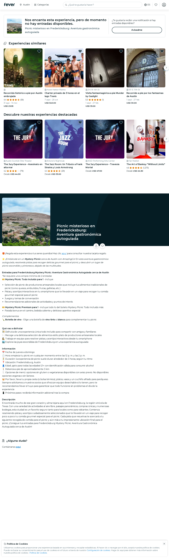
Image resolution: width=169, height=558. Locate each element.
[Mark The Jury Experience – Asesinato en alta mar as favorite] (39, 122)
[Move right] (166, 67)
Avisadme (136, 30)
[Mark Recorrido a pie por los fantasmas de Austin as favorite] (162, 51)
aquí (64, 253)
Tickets (139, 244)
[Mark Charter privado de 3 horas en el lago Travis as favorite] (80, 51)
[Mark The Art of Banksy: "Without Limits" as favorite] (162, 122)
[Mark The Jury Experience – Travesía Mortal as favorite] (121, 122)
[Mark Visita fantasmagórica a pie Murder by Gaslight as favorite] (121, 51)
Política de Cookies (38, 553)
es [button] (148, 5)
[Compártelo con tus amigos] (96, 246)
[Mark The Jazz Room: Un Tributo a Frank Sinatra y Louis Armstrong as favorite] (80, 122)
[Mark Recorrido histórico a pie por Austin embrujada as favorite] (39, 51)
